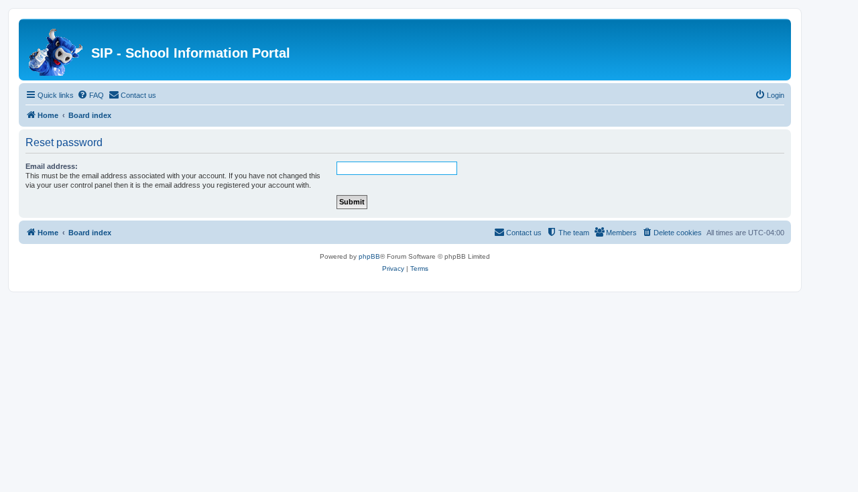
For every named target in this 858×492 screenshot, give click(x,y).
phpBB (369, 256)
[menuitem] (90, 95)
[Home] (56, 49)
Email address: (51, 166)
